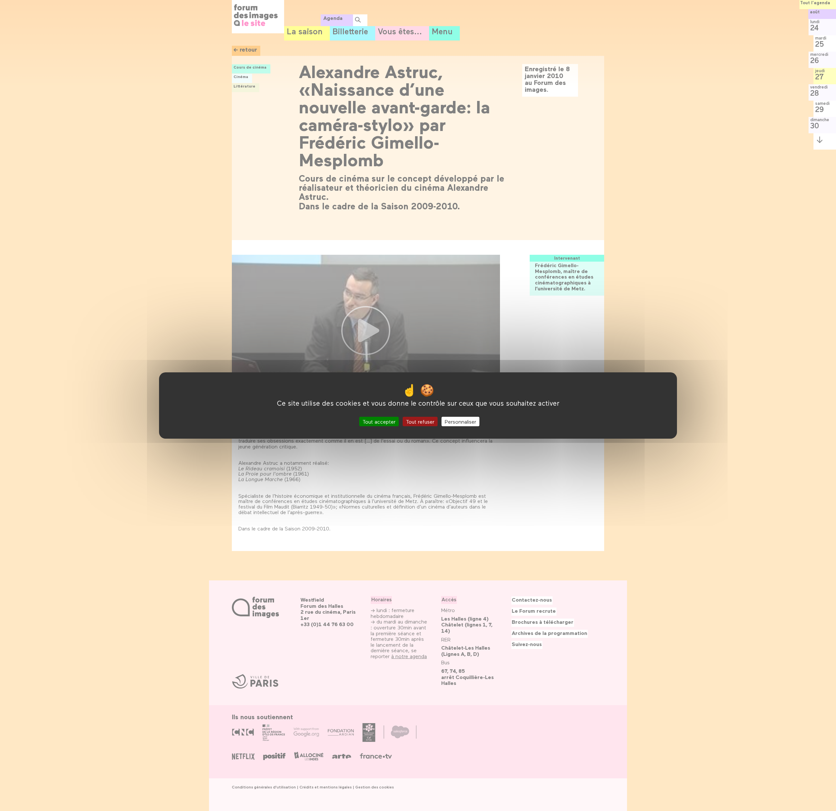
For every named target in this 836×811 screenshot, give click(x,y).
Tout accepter (378, 421)
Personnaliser (460, 421)
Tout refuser (420, 421)
